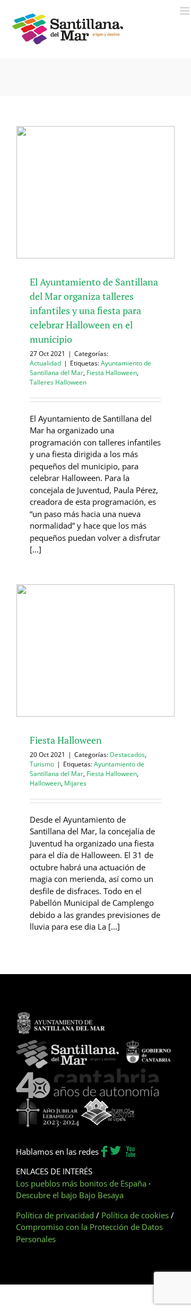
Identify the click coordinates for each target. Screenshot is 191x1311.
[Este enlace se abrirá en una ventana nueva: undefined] (61, 1017)
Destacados (127, 754)
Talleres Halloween (58, 382)
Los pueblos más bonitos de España (81, 1183)
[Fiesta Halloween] (95, 650)
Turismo (42, 764)
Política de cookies (135, 1215)
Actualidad (45, 363)
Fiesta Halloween (111, 372)
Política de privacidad (55, 1215)
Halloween (45, 783)
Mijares (75, 783)
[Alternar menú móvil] (185, 10)
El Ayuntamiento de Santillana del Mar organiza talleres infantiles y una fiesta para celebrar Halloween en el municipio (94, 310)
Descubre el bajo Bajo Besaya (70, 1195)
